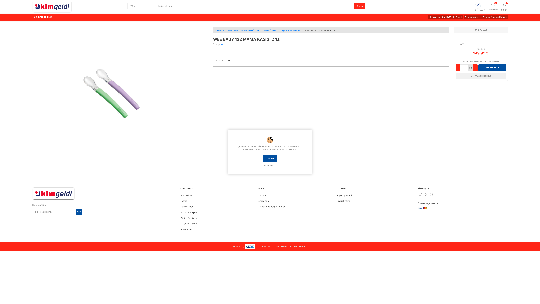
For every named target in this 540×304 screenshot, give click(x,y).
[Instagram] (431, 194)
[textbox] (255, 6)
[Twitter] (420, 194)
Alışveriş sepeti (344, 195)
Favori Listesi (343, 201)
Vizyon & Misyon (188, 212)
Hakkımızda (186, 229)
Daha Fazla (270, 166)
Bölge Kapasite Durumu (495, 17)
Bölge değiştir (473, 17)
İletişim (184, 201)
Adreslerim (263, 201)
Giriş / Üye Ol (480, 10)
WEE (223, 44)
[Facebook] (426, 194)
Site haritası (186, 195)
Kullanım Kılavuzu (189, 223)
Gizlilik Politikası (188, 218)
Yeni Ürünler (186, 206)
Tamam (270, 158)
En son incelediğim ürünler (271, 206)
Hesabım (262, 195)
